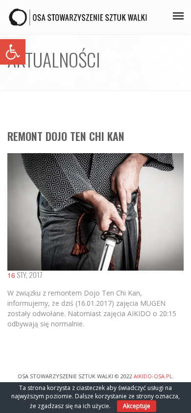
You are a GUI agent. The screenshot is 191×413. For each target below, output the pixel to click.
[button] (12, 52)
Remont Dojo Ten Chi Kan (65, 136)
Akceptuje (136, 406)
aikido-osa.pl (153, 376)
